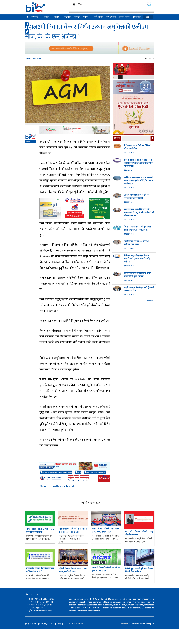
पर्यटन (85, 17)
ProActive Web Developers (142, 623)
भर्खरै (147, 17)
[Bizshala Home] (27, 17)
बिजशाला (29, 141)
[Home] (45, 8)
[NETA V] (111, 7)
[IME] (133, 69)
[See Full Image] (67, 95)
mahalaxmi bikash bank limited (96, 472)
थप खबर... (150, 300)
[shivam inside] (99, 208)
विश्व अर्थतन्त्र (111, 17)
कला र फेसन (124, 17)
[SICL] (133, 77)
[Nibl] (74, 466)
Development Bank (33, 58)
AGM (79, 472)
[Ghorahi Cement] (50, 208)
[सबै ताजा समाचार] (152, 138)
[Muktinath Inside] (74, 208)
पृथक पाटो (137, 17)
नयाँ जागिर (98, 17)
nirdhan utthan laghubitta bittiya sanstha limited (57, 472)
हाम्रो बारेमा (32, 624)
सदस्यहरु (61, 624)
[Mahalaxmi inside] (133, 115)
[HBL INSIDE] (133, 87)
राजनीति (67, 17)
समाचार (34, 17)
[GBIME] (74, 478)
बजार (56, 17)
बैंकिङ (46, 17)
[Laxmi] (89, 48)
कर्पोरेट (77, 17)
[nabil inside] (74, 130)
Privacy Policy (46, 624)
